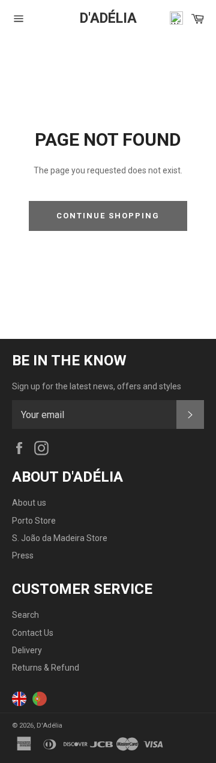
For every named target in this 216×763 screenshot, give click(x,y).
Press (23, 555)
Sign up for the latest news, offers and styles (96, 386)
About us (29, 502)
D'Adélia (108, 18)
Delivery (27, 650)
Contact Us (32, 633)
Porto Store (34, 520)
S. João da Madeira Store (59, 538)
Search (25, 615)
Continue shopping (107, 215)
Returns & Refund (45, 667)
